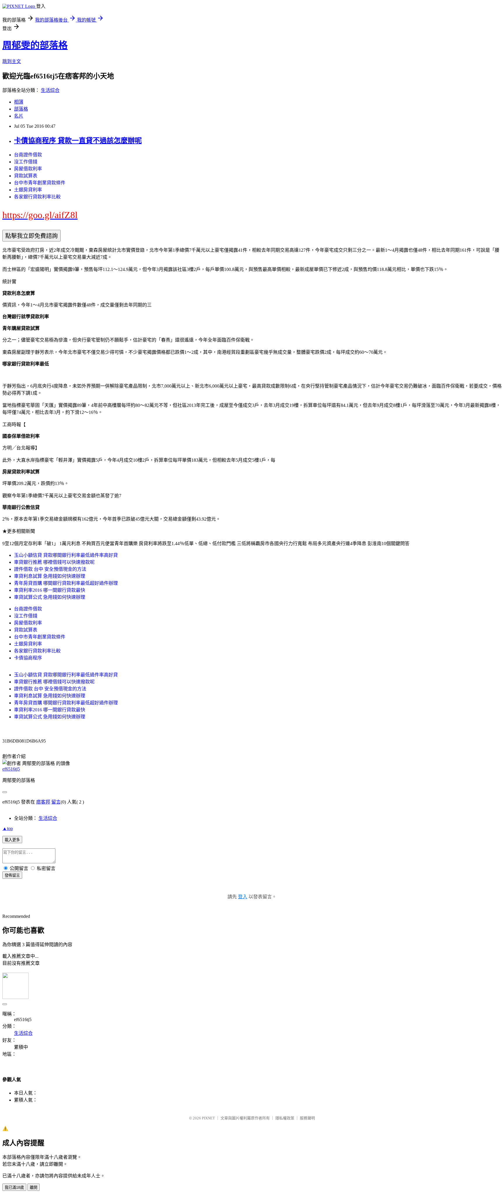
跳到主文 (11, 61)
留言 (56, 801)
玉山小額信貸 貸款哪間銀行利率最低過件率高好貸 (66, 555)
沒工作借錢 (25, 161)
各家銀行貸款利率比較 (37, 196)
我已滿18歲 (14, 1187)
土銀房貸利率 (28, 189)
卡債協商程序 (28, 657)
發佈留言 (12, 875)
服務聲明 (307, 1118)
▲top (7, 828)
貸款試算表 (25, 175)
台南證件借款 (28, 154)
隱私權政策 (284, 1118)
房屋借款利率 (28, 168)
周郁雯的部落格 (35, 45)
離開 (33, 1187)
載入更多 (12, 840)
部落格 (21, 108)
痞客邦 (43, 801)
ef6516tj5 (11, 768)
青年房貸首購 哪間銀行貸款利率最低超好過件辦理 (66, 583)
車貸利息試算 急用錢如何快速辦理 (49, 576)
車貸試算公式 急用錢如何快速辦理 (49, 597)
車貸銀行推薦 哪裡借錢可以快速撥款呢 (54, 562)
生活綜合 (50, 90)
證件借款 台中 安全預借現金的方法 (50, 569)
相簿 (18, 101)
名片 (18, 115)
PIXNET (208, 1118)
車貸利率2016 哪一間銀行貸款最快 (49, 590)
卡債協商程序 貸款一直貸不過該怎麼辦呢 (78, 140)
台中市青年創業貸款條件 (39, 182)
